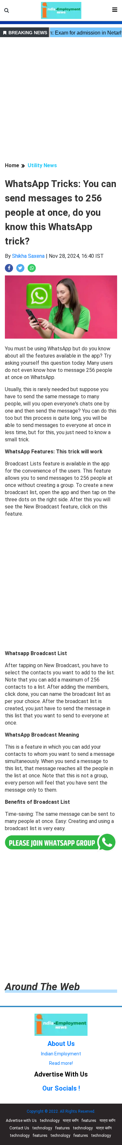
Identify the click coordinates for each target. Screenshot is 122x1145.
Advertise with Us (21, 1120)
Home (12, 165)
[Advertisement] (61, 100)
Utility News (42, 165)
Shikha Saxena (28, 256)
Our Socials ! (61, 1088)
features (89, 1120)
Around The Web (42, 986)
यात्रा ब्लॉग (70, 1120)
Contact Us (19, 1128)
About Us (61, 1044)
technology (50, 1120)
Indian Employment (61, 1053)
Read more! (61, 1063)
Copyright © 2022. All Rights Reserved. (61, 1111)
